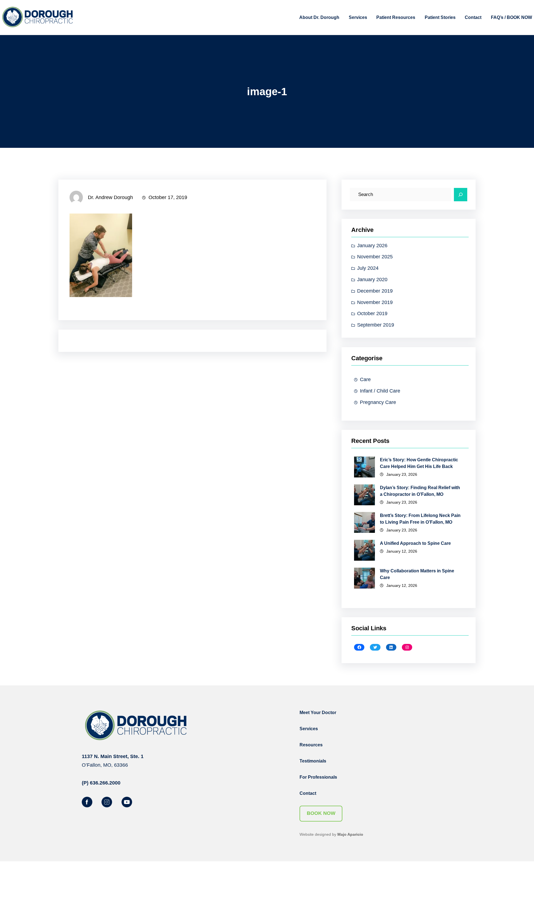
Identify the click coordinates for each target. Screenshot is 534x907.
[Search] (460, 194)
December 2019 (375, 291)
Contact (308, 793)
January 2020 (372, 280)
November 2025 (375, 257)
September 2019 (375, 325)
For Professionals (318, 777)
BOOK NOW (321, 813)
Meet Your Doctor (318, 712)
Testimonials (313, 761)
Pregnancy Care (378, 402)
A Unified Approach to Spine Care (415, 543)
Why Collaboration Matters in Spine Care (417, 574)
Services (309, 728)
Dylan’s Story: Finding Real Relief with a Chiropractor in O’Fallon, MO (420, 491)
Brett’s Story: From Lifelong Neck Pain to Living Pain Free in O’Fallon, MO (420, 518)
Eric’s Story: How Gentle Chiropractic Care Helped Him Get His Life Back (419, 463)
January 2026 (372, 245)
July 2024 (368, 268)
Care (365, 379)
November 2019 (375, 302)
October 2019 (372, 314)
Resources (311, 744)
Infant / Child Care (380, 391)
